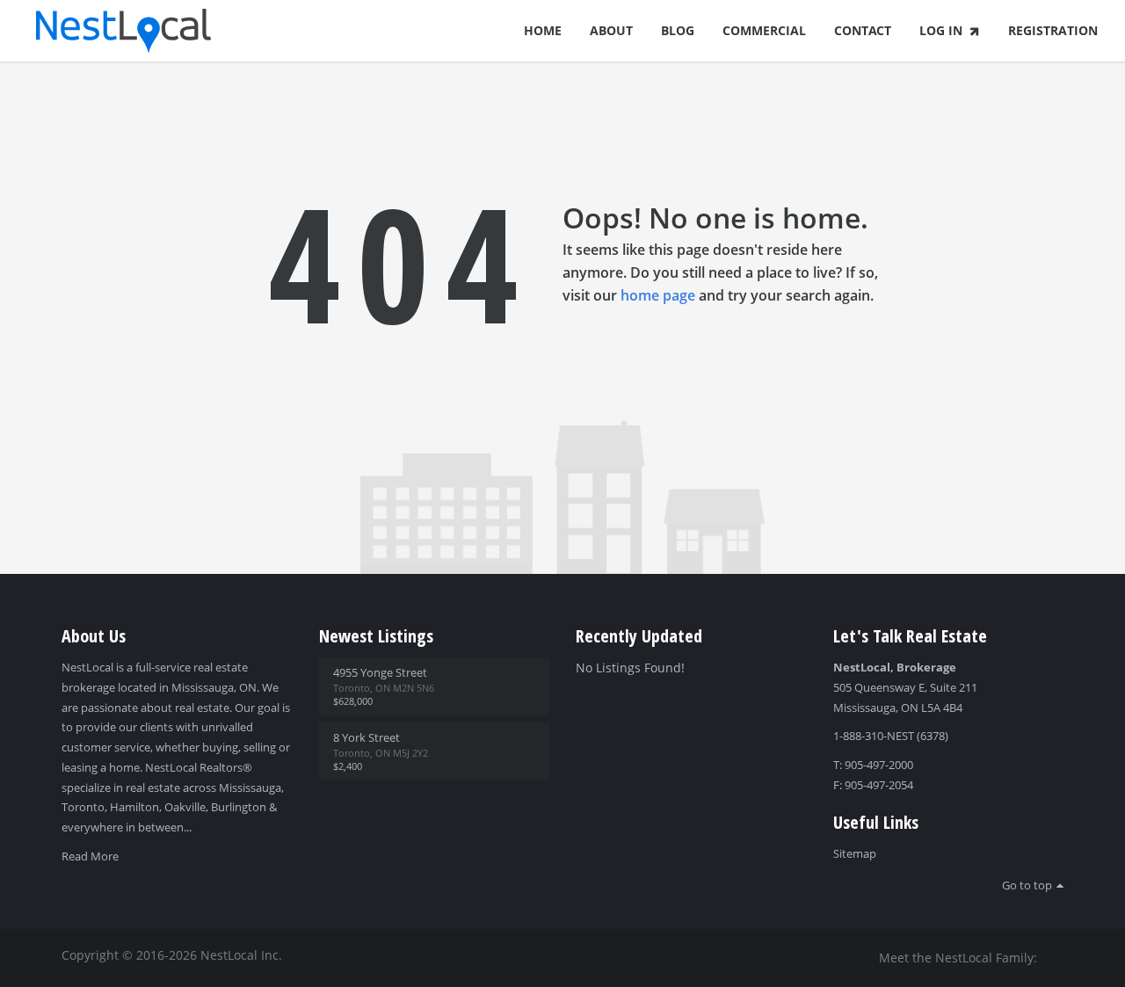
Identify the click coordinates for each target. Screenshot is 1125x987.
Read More (90, 856)
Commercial (764, 30)
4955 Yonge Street (380, 672)
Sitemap (854, 853)
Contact (862, 30)
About (611, 30)
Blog (677, 30)
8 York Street (366, 737)
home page (658, 295)
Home (543, 30)
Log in (940, 30)
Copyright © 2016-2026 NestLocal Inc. (172, 955)
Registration (1053, 30)
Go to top (1027, 885)
